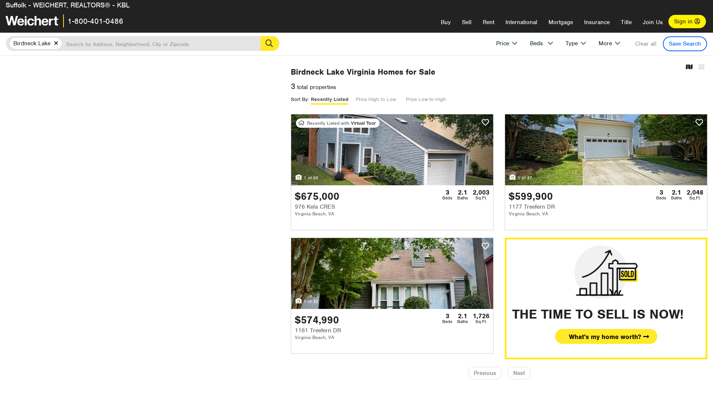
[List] (701, 67)
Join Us (653, 22)
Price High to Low (376, 99)
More (605, 43)
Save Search (685, 44)
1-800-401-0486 (95, 21)
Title (626, 22)
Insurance (597, 22)
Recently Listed (329, 99)
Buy (446, 22)
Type (572, 43)
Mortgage (560, 22)
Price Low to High (426, 99)
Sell (467, 22)
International (521, 22)
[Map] (689, 67)
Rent (488, 22)
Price (502, 43)
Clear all (646, 44)
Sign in (684, 21)
